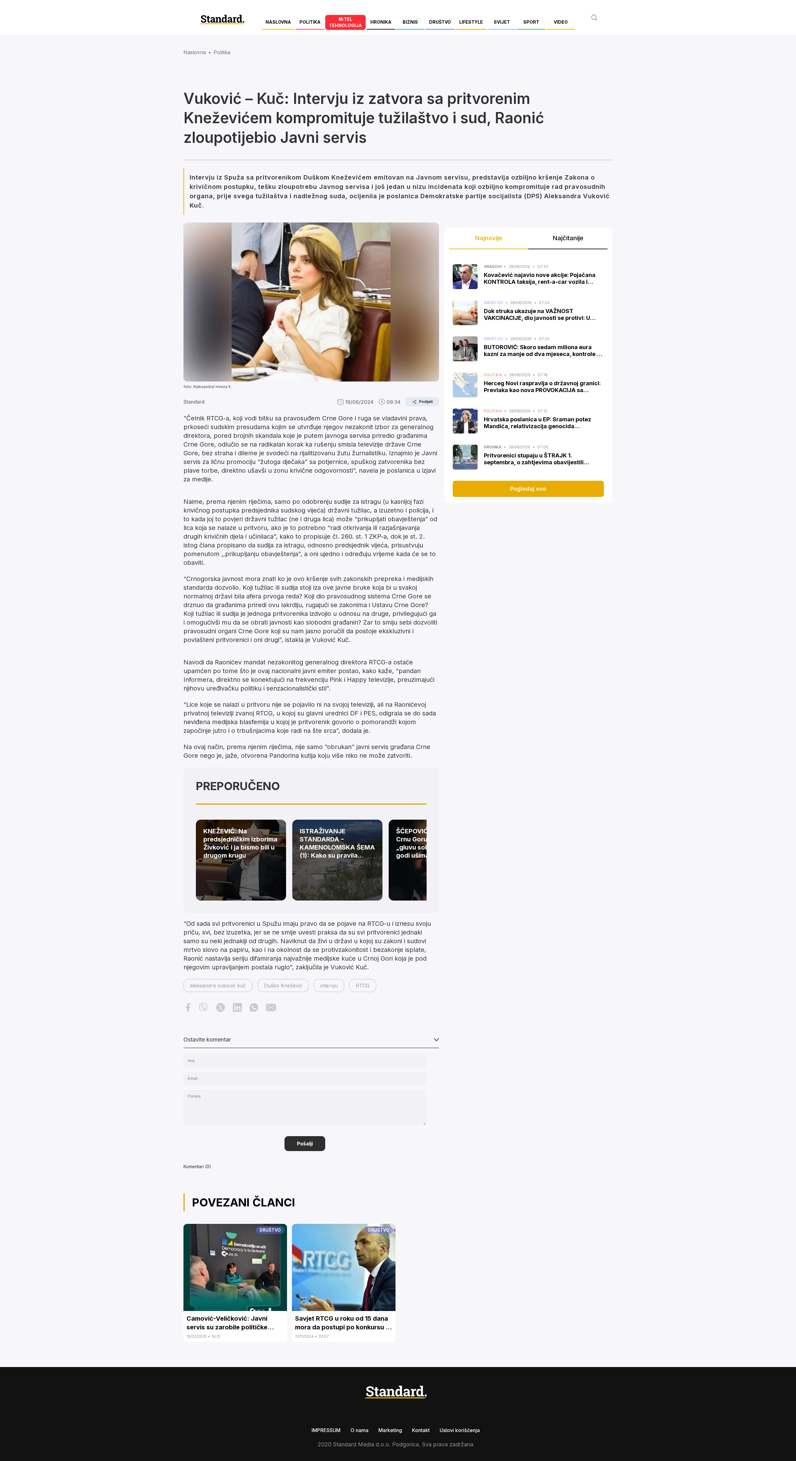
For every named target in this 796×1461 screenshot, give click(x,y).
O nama (359, 1430)
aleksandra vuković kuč (218, 985)
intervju (329, 985)
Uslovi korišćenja (460, 1430)
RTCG (363, 985)
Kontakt (421, 1430)
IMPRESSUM (326, 1430)
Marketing (390, 1430)
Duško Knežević (283, 985)
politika (222, 52)
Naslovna (194, 52)
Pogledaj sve (528, 488)
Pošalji (305, 1143)
